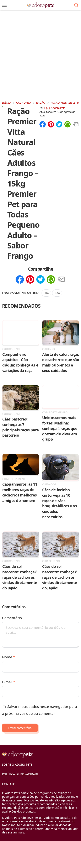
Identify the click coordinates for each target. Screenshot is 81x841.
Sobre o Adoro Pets (17, 764)
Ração (40, 102)
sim (46, 293)
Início (6, 102)
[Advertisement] (40, 55)
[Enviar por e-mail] (76, 124)
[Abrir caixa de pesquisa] (76, 5)
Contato (8, 784)
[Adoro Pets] (40, 5)
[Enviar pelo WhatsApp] (67, 124)
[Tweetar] (59, 124)
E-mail (8, 681)
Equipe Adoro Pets (54, 108)
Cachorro (23, 102)
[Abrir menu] (4, 5)
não (57, 293)
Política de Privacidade (20, 774)
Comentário (12, 617)
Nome (8, 657)
